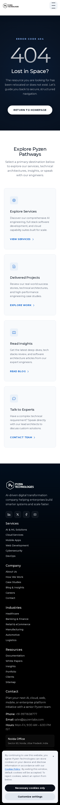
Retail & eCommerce (18, 624)
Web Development (17, 545)
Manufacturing (14, 629)
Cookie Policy (12, 769)
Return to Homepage (30, 110)
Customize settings (30, 796)
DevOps (11, 556)
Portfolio (11, 671)
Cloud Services (14, 534)
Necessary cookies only (30, 788)
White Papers (14, 661)
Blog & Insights (15, 587)
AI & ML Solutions (16, 529)
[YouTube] (35, 514)
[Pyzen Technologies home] (25, 5)
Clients (10, 676)
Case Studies (13, 582)
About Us (11, 571)
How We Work (14, 577)
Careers (10, 592)
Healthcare (12, 613)
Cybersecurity (14, 550)
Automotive (13, 634)
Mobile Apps (13, 540)
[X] (17, 514)
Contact (10, 598)
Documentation (15, 655)
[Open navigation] (53, 5)
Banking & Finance (17, 619)
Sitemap (11, 682)
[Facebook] (26, 514)
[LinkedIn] (9, 514)
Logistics (11, 640)
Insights (11, 666)
